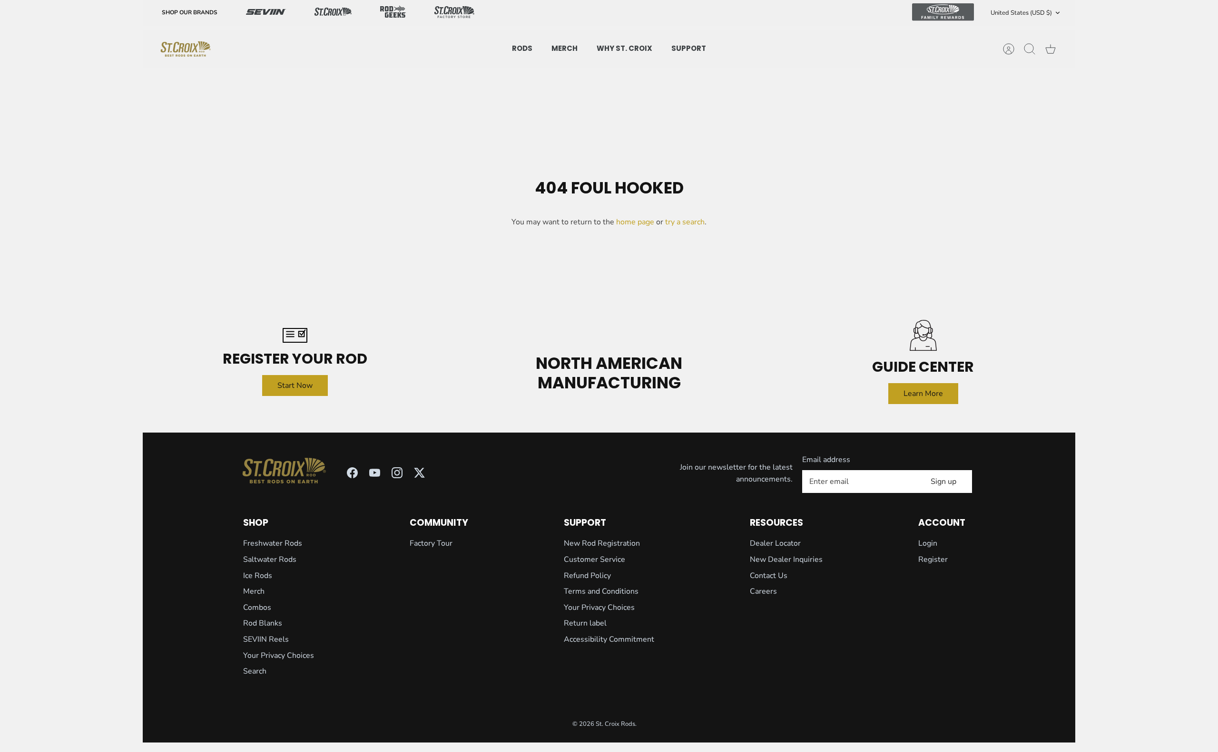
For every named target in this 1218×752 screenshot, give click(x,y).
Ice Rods (257, 575)
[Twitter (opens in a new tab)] (419, 473)
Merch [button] (564, 48)
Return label (585, 623)
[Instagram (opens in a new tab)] (397, 473)
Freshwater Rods (272, 543)
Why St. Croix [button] (624, 48)
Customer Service (594, 559)
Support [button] (688, 48)
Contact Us (768, 575)
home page (635, 222)
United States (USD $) (1021, 13)
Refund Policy (587, 575)
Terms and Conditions (601, 591)
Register (933, 559)
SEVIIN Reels (266, 639)
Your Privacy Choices (278, 655)
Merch (254, 591)
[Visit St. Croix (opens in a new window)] (333, 13)
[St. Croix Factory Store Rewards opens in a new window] (454, 12)
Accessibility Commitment (609, 639)
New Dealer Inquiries (786, 559)
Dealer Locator (775, 543)
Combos (257, 607)
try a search (685, 222)
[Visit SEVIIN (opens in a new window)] (266, 13)
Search (254, 671)
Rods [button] (522, 48)
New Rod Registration (602, 543)
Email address (826, 459)
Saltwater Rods (269, 559)
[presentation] (185, 49)
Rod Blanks (262, 623)
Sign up (943, 481)
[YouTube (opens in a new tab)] (374, 473)
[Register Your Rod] (295, 335)
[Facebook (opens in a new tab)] (352, 473)
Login (927, 543)
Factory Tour (431, 543)
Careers (763, 591)
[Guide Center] (923, 335)
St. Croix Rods (615, 724)
